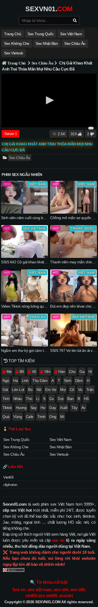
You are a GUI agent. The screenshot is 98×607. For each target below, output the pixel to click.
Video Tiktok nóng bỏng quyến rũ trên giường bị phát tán (46, 306)
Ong (52, 416)
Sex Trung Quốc (40, 34)
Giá (5, 389)
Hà (15, 380)
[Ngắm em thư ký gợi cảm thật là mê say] (24, 345)
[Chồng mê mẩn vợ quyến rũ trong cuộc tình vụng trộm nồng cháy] (73, 212)
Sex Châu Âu (74, 43)
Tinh (5, 398)
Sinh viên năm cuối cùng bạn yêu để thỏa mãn (38, 218)
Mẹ (9, 371)
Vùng (17, 416)
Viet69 (8, 477)
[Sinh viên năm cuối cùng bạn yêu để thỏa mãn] (24, 212)
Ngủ (5, 380)
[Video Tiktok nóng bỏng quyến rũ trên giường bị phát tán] (24, 301)
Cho (72, 371)
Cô (72, 389)
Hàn (61, 371)
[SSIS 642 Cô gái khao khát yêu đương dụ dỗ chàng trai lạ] (24, 256)
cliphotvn (10, 484)
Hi (90, 371)
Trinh (41, 416)
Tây (74, 407)
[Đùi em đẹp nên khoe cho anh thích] (73, 301)
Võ (34, 371)
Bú (30, 389)
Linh (25, 380)
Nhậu (17, 398)
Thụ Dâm (40, 380)
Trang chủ (12, 34)
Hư (43, 407)
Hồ (86, 398)
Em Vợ (50, 389)
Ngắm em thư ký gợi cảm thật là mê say (33, 350)
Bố (22, 371)
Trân (90, 389)
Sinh (67, 380)
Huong (21, 407)
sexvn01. (49, 9)
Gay (52, 407)
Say (33, 407)
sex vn (58, 540)
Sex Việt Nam (71, 34)
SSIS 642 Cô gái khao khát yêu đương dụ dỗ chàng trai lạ (47, 262)
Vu (80, 389)
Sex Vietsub (13, 53)
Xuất (63, 407)
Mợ (63, 389)
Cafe (29, 416)
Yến (47, 371)
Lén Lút (18, 389)
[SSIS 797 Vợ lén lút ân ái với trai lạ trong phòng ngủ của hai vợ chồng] (73, 345)
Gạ (81, 371)
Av (83, 407)
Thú (29, 398)
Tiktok (7, 407)
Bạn (70, 398)
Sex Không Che (16, 43)
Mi (62, 416)
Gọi (60, 398)
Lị (37, 398)
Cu (51, 398)
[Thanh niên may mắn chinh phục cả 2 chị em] (73, 256)
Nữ (38, 389)
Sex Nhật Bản (47, 43)
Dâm (79, 380)
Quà (6, 416)
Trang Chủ (16, 63)
